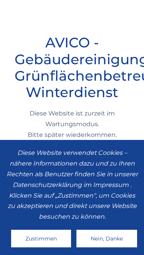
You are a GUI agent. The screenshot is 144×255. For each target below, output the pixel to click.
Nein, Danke (107, 238)
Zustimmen (41, 238)
